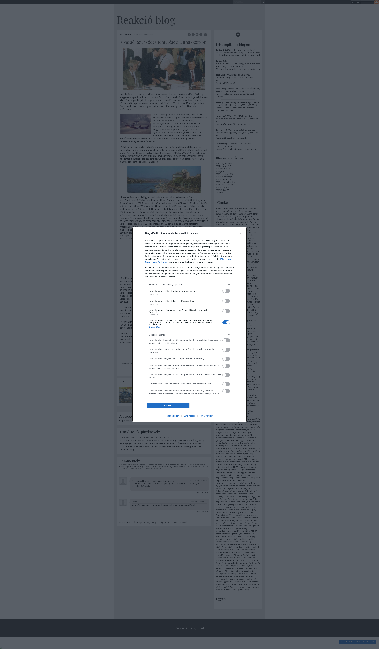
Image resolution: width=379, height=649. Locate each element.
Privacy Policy (206, 416)
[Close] (241, 233)
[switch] (226, 291)
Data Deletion (172, 416)
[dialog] (189, 324)
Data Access (189, 416)
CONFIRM (168, 405)
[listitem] (189, 284)
